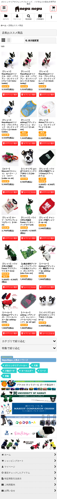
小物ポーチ (10, 370)
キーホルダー (27, 370)
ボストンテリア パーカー (16, 365)
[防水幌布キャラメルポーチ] (28, 384)
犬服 (36, 365)
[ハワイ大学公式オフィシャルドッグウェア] (28, 396)
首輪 (7, 376)
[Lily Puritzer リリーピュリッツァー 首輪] (28, 432)
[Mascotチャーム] (28, 408)
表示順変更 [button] (33, 40)
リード (43, 370)
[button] (4, 8)
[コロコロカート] (28, 420)
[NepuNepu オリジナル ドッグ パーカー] (28, 443)
